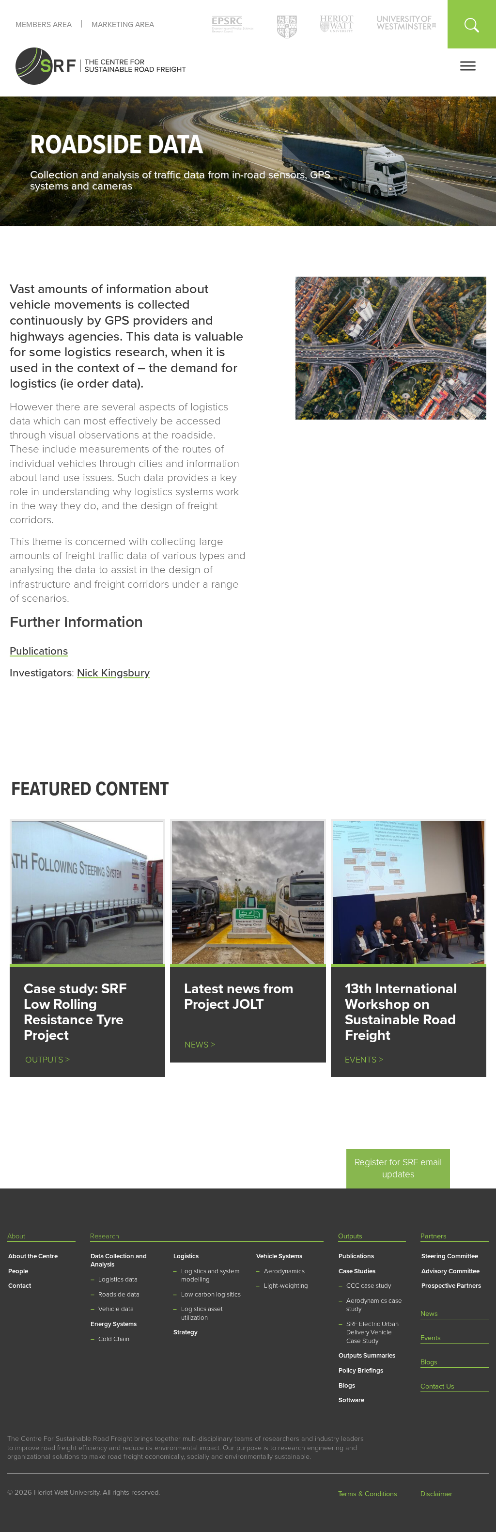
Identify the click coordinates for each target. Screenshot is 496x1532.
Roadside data (119, 1294)
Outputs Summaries (367, 1356)
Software (351, 1400)
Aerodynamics (284, 1271)
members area (44, 24)
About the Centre (33, 1256)
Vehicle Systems (279, 1256)
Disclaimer (436, 1494)
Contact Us (437, 1386)
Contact (19, 1286)
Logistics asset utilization (202, 1313)
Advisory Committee (450, 1271)
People (18, 1271)
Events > (364, 1060)
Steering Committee (449, 1256)
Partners (433, 1236)
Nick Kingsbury (113, 672)
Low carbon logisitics (211, 1294)
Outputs (350, 1236)
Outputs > (44, 1060)
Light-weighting (286, 1286)
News (429, 1314)
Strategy (185, 1332)
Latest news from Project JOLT (239, 996)
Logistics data (118, 1279)
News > (200, 1045)
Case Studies (357, 1271)
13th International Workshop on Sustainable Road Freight (401, 1012)
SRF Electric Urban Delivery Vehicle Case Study (372, 1332)
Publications (39, 650)
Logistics (186, 1256)
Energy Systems (114, 1324)
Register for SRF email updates (398, 1168)
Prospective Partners (451, 1286)
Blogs (347, 1386)
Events (430, 1338)
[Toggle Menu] (468, 65)
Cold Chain (113, 1339)
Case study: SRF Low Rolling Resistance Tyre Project (75, 1012)
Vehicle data (116, 1309)
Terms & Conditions (367, 1494)
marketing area (123, 24)
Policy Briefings (361, 1371)
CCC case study (368, 1286)
